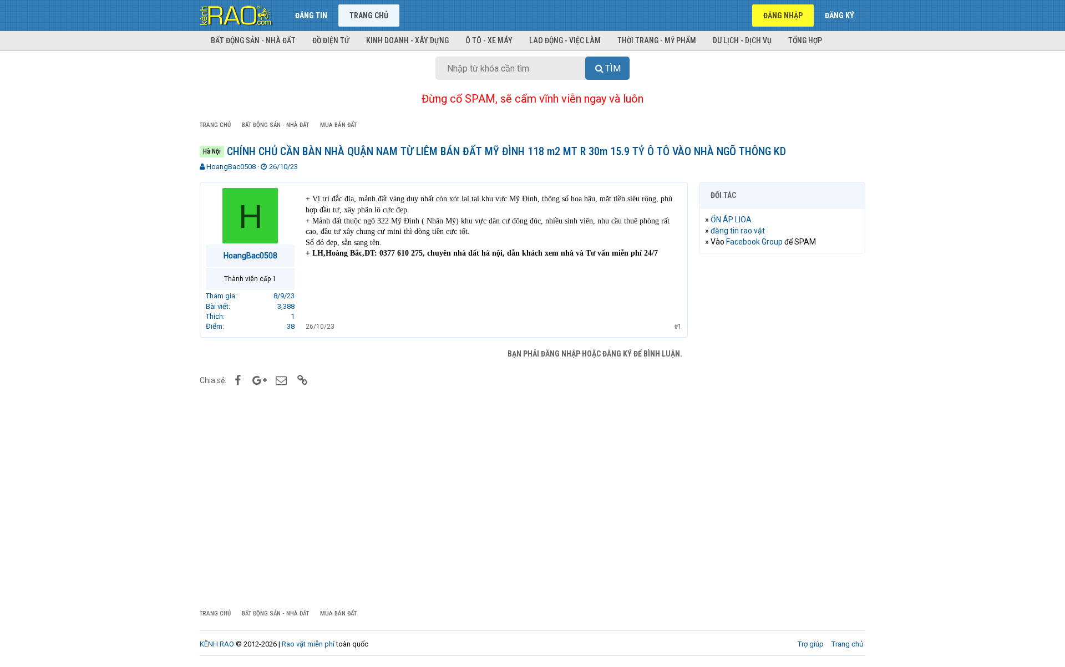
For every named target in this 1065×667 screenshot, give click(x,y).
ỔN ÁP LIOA (731, 219)
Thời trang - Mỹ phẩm (656, 40)
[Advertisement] (782, 430)
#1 (678, 326)
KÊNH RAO (217, 644)
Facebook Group (754, 241)
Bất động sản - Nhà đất (253, 40)
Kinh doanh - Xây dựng (407, 40)
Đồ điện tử (330, 40)
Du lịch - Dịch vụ (742, 40)
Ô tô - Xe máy (489, 40)
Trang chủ (368, 15)
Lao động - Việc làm (565, 40)
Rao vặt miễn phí (308, 644)
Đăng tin (311, 15)
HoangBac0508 (231, 166)
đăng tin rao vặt (738, 230)
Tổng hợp (805, 40)
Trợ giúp (811, 644)
